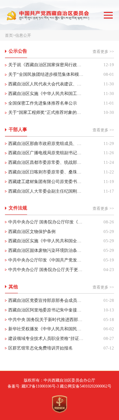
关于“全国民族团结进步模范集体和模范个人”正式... (46, 74)
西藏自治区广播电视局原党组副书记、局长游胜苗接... (46, 152)
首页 (9, 35)
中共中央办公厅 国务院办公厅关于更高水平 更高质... (46, 269)
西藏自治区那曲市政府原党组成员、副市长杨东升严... (46, 143)
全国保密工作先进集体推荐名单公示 (42, 103)
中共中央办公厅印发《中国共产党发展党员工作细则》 (46, 259)
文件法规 (18, 207)
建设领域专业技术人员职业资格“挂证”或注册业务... (46, 338)
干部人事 (18, 129)
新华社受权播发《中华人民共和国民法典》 (46, 328)
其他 (13, 286)
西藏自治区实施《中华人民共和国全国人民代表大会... (46, 240)
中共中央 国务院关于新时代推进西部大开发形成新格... (46, 319)
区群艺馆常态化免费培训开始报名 (40, 348)
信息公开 (23, 35)
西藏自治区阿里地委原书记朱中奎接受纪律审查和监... (46, 309)
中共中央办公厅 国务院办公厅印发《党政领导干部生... (46, 221)
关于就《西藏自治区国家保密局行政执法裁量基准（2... (46, 64)
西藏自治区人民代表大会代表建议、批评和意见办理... (46, 83)
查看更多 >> (103, 52)
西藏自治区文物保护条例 (32, 231)
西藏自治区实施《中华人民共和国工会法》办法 (46, 93)
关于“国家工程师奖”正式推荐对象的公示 (46, 112)
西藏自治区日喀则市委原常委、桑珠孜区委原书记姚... (46, 171)
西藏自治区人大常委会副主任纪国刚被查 (46, 191)
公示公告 (18, 51)
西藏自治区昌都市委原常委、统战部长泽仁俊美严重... (46, 162)
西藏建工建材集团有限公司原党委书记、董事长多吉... (46, 181)
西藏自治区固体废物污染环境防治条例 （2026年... (46, 250)
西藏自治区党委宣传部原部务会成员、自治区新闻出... (46, 300)
